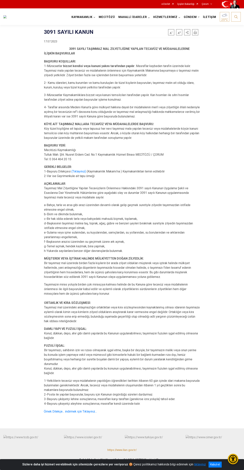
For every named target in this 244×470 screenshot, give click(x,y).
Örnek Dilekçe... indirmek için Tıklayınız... (70, 411)
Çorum (205, 4)
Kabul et (215, 464)
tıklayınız (200, 464)
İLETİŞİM (209, 17)
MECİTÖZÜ (107, 17)
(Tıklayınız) (78, 171)
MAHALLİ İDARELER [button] (132, 17)
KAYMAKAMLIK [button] (81, 17)
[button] (187, 32)
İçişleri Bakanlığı (185, 4)
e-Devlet (165, 4)
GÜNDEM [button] (190, 17)
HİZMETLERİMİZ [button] (165, 17)
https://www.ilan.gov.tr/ (122, 450)
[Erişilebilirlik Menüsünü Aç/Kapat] (233, 459)
